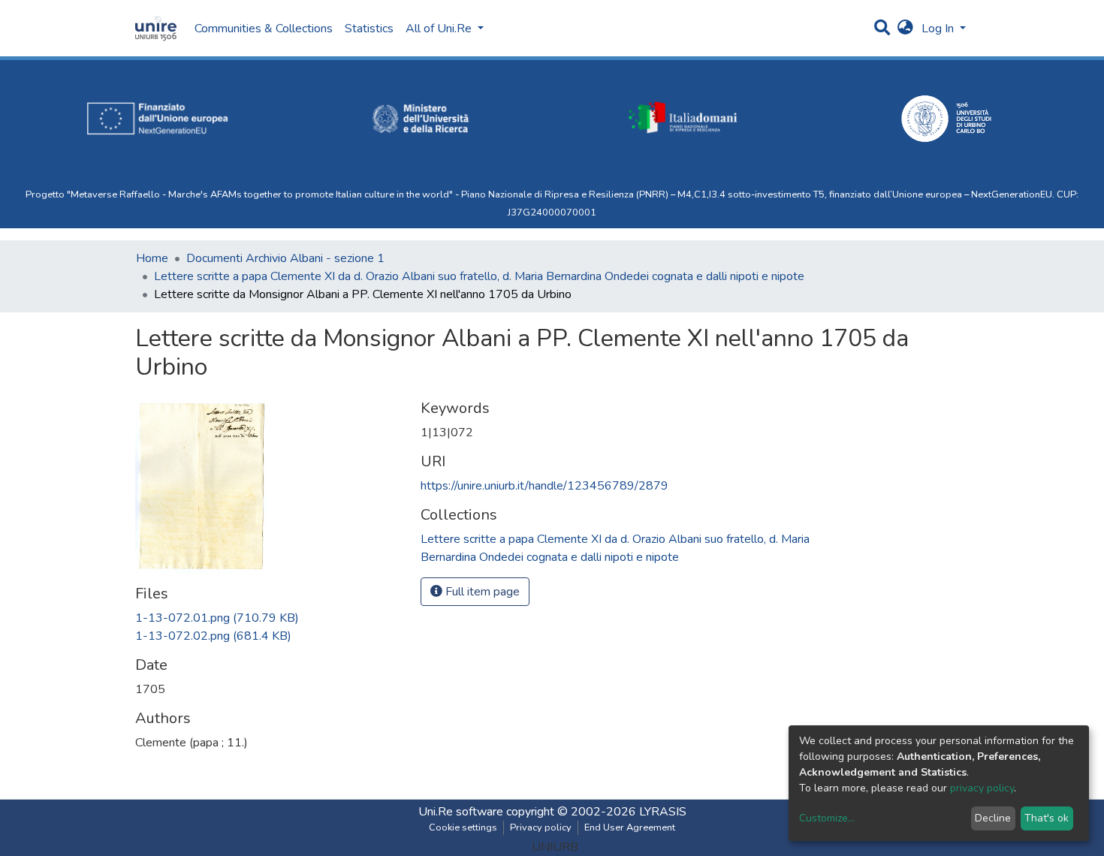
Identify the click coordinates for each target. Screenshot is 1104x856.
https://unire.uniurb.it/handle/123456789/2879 (544, 486)
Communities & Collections (264, 28)
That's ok (1046, 818)
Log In (939, 28)
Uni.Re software (460, 811)
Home (152, 258)
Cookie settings (463, 827)
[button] (905, 29)
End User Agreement (629, 827)
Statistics (369, 28)
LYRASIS (662, 811)
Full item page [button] (481, 591)
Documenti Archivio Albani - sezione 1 (285, 258)
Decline (993, 818)
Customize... (827, 818)
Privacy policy (541, 827)
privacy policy (982, 788)
